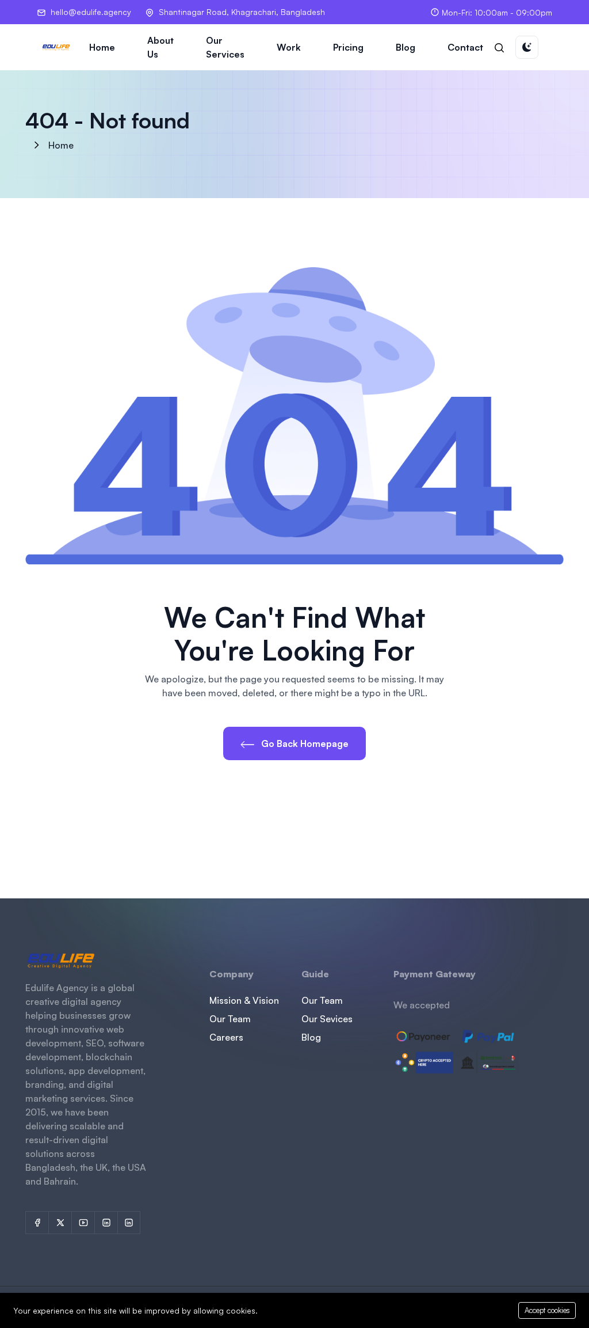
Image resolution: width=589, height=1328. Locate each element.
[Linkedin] (128, 1222)
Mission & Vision (244, 1000)
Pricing (348, 47)
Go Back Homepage (304, 743)
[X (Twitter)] (59, 1222)
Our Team (230, 1019)
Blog (405, 47)
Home (102, 47)
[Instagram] (105, 1222)
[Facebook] (36, 1222)
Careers (226, 1037)
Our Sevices (327, 1019)
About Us (160, 47)
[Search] (499, 47)
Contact (465, 47)
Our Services (225, 47)
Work (289, 47)
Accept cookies (547, 1310)
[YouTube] (82, 1222)
